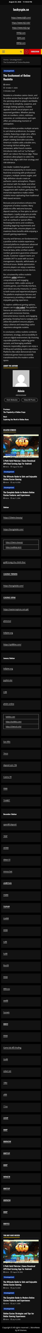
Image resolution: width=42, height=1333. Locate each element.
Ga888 (6, 918)
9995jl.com (21, 33)
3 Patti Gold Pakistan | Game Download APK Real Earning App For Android (19, 462)
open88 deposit (10, 824)
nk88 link (7, 883)
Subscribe (35, 51)
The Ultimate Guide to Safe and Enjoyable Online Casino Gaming (20, 478)
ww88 (5, 1000)
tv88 (5, 942)
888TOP (6, 1153)
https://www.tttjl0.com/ (21, 17)
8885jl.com (21, 43)
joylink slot (7, 680)
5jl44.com (21, 38)
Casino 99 (7, 777)
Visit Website (12, 400)
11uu (5, 1106)
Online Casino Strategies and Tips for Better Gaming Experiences (18, 1315)
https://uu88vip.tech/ (14, 547)
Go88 (5, 1059)
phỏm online (8, 704)
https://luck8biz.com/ (14, 721)
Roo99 (6, 965)
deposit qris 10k (10, 765)
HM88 (5, 895)
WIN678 (6, 1177)
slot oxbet (20, 307)
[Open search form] (21, 51)
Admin (7, 85)
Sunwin (6, 1012)
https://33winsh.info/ (13, 726)
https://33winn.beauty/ (13, 517)
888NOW (7, 1141)
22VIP (5, 1118)
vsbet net (7, 1071)
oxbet (14, 277)
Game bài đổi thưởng (12, 1047)
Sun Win (6, 741)
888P (5, 1130)
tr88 (5, 692)
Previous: (14, 411)
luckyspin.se (21, 9)
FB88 (5, 788)
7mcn (5, 753)
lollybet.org (8, 633)
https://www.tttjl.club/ (21, 22)
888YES (6, 1223)
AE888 (6, 848)
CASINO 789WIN (10, 574)
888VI (5, 1024)
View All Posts (29, 400)
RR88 (5, 930)
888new (6, 989)
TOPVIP (6, 906)
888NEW (7, 1200)
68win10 (6, 859)
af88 (5, 1094)
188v (5, 1083)
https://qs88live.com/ (12, 644)
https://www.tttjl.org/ (21, 27)
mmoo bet (7, 871)
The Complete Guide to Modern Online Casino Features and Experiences (18, 493)
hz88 (5, 953)
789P (5, 836)
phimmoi (7, 621)
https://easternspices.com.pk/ (16, 609)
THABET (6, 800)
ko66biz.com (10, 717)
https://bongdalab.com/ (13, 529)
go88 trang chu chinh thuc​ (14, 562)
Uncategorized (9, 71)
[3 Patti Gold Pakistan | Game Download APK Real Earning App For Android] (21, 446)
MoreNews (35, 1327)
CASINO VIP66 (9, 597)
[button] (3, 51)
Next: (16, 418)
